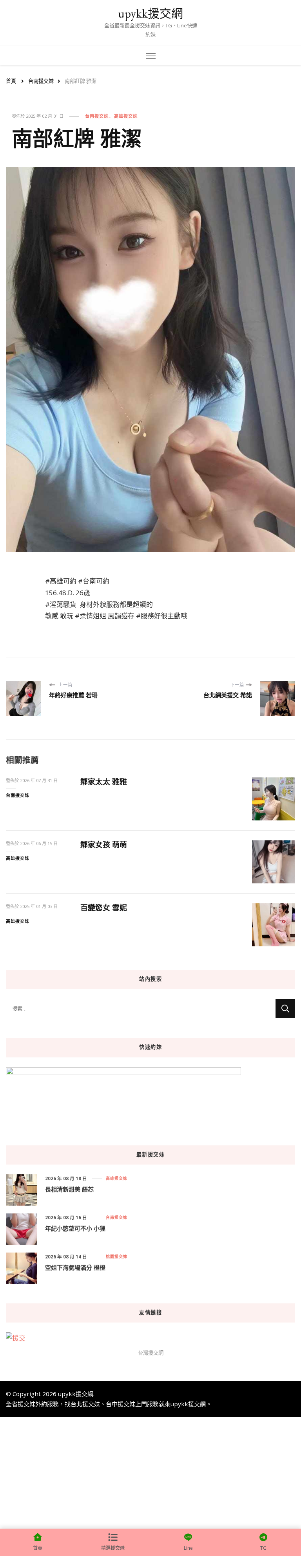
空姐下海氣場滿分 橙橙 (75, 1267)
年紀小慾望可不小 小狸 (75, 1228)
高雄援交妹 (126, 116)
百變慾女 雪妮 (103, 908)
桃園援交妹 (116, 1256)
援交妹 (26, 1404)
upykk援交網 (150, 13)
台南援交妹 (97, 116)
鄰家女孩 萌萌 (103, 845)
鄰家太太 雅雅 (103, 782)
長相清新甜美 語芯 (69, 1189)
